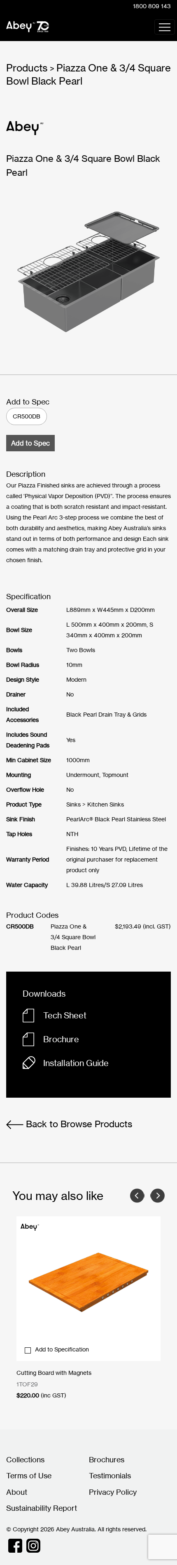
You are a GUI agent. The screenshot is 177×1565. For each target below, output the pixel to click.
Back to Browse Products (77, 1123)
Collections (25, 1459)
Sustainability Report (41, 1507)
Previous (137, 1195)
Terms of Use (28, 1475)
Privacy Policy (113, 1491)
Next (157, 1195)
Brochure (61, 1039)
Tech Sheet (64, 1015)
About (16, 1491)
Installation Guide (76, 1063)
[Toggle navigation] (164, 26)
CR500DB (26, 416)
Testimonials (110, 1475)
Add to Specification (62, 1349)
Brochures (106, 1459)
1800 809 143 (152, 5)
